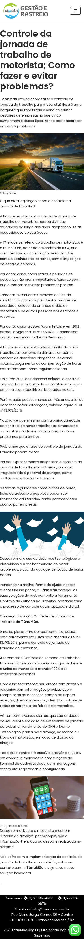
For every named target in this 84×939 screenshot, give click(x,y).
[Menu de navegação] (75, 11)
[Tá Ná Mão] (26, 11)
